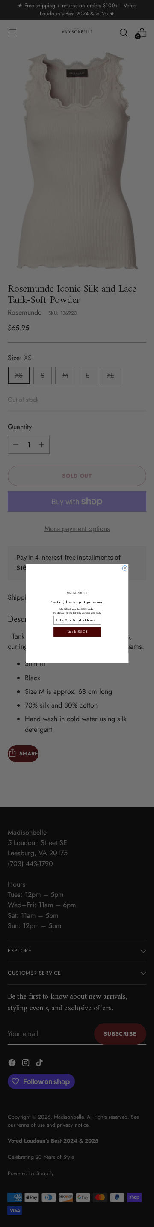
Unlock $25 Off (77, 632)
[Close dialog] (124, 567)
